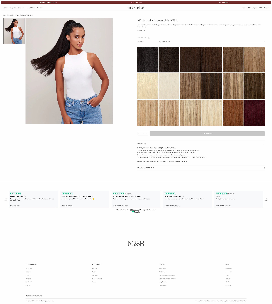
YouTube (228, 282)
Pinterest (228, 278)
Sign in (255, 8)
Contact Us (29, 268)
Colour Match (163, 285)
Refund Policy (235, 301)
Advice (161, 264)
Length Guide (163, 282)
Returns (28, 275)
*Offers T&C (242, 301)
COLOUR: (140, 41)
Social (228, 264)
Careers (94, 282)
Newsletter (229, 268)
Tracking (28, 278)
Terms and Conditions (213, 301)
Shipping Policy (225, 301)
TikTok (228, 275)
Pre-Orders (29, 282)
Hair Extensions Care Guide (167, 275)
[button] (14, 31)
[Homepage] (136, 7)
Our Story (95, 275)
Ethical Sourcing (97, 278)
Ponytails (10, 15)
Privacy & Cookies (201, 301)
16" (145, 37)
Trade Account (163, 272)
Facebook (228, 285)
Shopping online (32, 264)
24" (149, 37)
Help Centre (162, 268)
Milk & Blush (97, 264)
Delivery (28, 272)
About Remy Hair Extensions (167, 278)
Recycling (95, 268)
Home (5, 15)
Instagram (229, 272)
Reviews (94, 272)
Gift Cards (28, 285)
